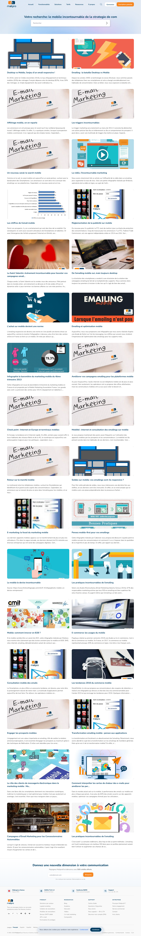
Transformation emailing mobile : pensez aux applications (99, 733)
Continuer (95, 929)
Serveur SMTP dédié (46, 914)
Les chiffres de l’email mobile (21, 223)
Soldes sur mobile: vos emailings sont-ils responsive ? (98, 479)
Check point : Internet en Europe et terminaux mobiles (33, 429)
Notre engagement (118, 906)
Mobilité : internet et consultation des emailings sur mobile (100, 429)
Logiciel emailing (45, 906)
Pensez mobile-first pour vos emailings (90, 532)
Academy (67, 906)
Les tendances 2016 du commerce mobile (91, 682)
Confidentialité (84, 929)
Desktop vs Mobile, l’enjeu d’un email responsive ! (31, 72)
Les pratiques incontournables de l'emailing (93, 836)
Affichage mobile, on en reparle (22, 122)
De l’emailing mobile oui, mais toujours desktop (94, 273)
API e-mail (43, 917)
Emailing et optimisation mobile (87, 326)
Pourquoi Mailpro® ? (119, 903)
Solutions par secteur (46, 903)
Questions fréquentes (95, 906)
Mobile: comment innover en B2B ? (24, 632)
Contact (114, 912)
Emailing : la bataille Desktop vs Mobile (91, 72)
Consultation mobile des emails (22, 682)
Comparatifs (68, 917)
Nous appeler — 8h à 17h (96, 912)
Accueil (30, 4)
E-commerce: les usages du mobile (88, 632)
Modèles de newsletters (47, 912)
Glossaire (67, 909)
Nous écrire (91, 909)
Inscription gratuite (125, 4)
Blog (65, 903)
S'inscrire (88, 875)
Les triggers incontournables (85, 122)
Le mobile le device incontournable (24, 582)
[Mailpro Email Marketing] (10, 902)
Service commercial (118, 909)
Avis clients (116, 914)
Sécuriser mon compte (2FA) (97, 914)
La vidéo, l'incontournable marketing (89, 172)
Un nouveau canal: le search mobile (24, 172)
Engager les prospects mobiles (22, 733)
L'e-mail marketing (70, 914)
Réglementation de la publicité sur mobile (92, 223)
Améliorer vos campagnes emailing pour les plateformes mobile (102, 376)
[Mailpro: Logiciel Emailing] (11, 4)
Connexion (110, 5)
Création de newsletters (47, 909)
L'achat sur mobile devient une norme (25, 326)
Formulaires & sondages (47, 920)
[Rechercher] (107, 23)
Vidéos (66, 912)
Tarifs (68, 4)
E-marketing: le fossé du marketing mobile (27, 532)
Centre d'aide (92, 903)
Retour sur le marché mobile (20, 479)
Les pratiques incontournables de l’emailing (93, 582)
